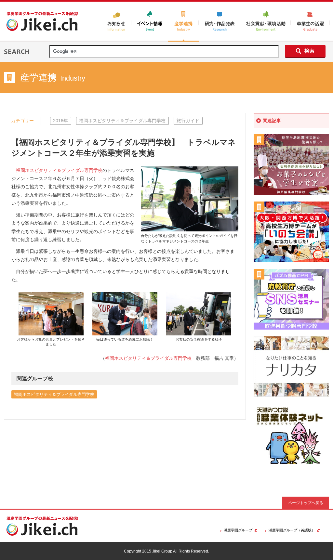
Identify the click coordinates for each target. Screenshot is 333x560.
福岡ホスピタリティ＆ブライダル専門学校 (59, 170)
